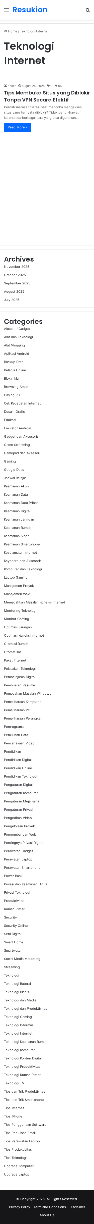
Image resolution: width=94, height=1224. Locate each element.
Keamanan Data (16, 494)
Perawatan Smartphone (22, 867)
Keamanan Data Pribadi (21, 503)
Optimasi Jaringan (18, 627)
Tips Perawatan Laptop (22, 1141)
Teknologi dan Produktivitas (25, 1008)
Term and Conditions (50, 1207)
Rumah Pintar (14, 909)
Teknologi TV (14, 1083)
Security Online (16, 926)
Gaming (10, 461)
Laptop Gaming (16, 577)
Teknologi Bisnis (16, 992)
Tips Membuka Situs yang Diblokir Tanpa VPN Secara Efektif (47, 96)
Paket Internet (15, 660)
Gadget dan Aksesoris (21, 436)
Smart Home (13, 942)
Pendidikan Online (18, 768)
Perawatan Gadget (18, 851)
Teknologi (11, 975)
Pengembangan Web (20, 834)
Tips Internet (14, 1108)
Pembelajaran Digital (19, 677)
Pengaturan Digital (18, 785)
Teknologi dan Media (20, 1000)
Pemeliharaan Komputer (22, 702)
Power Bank (13, 876)
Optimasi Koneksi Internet (24, 635)
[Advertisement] (47, 193)
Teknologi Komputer (19, 1050)
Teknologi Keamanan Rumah (25, 1042)
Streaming (12, 967)
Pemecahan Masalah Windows (27, 693)
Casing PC (12, 395)
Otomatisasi (13, 652)
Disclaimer (77, 1207)
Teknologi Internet (18, 1033)
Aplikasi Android (16, 353)
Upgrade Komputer (19, 1166)
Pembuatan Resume (19, 685)
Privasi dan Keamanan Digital (26, 884)
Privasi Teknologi (17, 892)
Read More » (18, 127)
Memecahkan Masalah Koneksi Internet (34, 602)
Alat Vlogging (14, 345)
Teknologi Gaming (18, 1017)
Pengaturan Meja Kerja (21, 801)
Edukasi (10, 420)
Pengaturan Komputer (21, 793)
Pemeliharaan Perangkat (23, 718)
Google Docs (14, 470)
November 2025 (16, 267)
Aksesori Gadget (17, 329)
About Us (47, 1215)
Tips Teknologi (15, 1158)
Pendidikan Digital (18, 760)
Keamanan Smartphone (22, 544)
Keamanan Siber (16, 536)
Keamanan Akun (16, 486)
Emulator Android (17, 428)
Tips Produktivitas (18, 1149)
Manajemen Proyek (19, 586)
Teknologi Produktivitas (22, 1066)
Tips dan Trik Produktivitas (24, 1091)
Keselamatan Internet (20, 552)
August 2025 (14, 291)
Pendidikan (12, 751)
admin (12, 86)
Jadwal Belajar (15, 478)
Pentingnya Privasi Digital (23, 843)
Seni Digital (12, 934)
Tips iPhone (13, 1116)
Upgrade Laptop (16, 1174)
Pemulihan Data (16, 735)
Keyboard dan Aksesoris (23, 561)
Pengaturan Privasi (18, 809)
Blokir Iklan (12, 378)
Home (12, 31)
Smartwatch (13, 950)
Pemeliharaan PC (17, 710)
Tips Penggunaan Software (25, 1125)
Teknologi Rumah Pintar (22, 1075)
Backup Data (13, 362)
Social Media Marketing (22, 959)
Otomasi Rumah (16, 644)
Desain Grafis (14, 412)
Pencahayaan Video (19, 743)
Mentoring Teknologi (20, 610)
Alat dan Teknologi (18, 337)
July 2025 (11, 300)
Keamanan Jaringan (19, 519)
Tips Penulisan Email (20, 1133)
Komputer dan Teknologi (23, 569)
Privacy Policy (19, 1207)
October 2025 (15, 275)
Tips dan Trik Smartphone (24, 1100)
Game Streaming (17, 445)
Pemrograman (15, 727)
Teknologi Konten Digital (23, 1058)
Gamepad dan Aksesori (22, 453)
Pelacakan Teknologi (20, 669)
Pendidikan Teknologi (20, 776)
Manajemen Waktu (18, 594)
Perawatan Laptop (18, 859)
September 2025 (17, 283)
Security (10, 917)
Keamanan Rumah (17, 528)
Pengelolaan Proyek (19, 826)
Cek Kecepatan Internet (22, 403)
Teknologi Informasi (19, 1025)
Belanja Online (15, 370)
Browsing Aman (16, 387)
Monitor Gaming (16, 619)
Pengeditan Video (18, 818)
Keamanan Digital (17, 511)
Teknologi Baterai (17, 984)
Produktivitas (14, 901)
